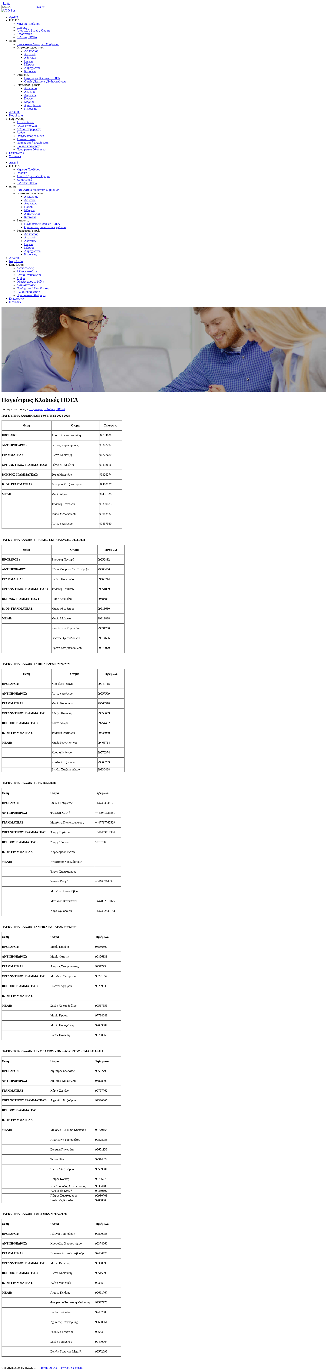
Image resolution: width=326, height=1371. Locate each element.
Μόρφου (29, 210)
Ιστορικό (22, 172)
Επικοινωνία (16, 298)
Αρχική (13, 162)
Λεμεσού (29, 200)
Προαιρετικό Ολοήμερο (31, 295)
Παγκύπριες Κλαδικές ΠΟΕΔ (42, 223)
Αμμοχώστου (32, 213)
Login (6, 3)
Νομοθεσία (16, 261)
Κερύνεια (30, 217)
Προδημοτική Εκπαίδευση (32, 288)
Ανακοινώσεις (25, 268)
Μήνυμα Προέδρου (28, 169)
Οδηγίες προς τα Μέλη (30, 281)
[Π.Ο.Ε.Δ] (8, 10)
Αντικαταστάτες (26, 285)
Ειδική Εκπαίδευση (28, 291)
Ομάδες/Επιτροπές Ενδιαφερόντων (45, 227)
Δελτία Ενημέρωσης (29, 274)
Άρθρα (21, 278)
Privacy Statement (71, 1367)
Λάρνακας (30, 203)
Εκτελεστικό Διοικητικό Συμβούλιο (38, 189)
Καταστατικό (24, 179)
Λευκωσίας (31, 196)
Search (41, 6)
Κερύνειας (30, 254)
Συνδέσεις (15, 302)
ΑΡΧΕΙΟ (14, 257)
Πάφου (28, 206)
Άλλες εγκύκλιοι (27, 271)
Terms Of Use (49, 1367)
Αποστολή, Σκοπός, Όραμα (33, 176)
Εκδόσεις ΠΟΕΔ (27, 183)
